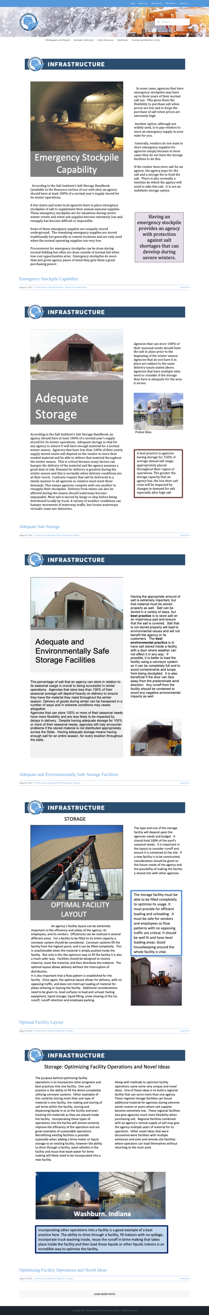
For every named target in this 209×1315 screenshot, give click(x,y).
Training (50, 287)
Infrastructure (41, 287)
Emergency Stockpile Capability (48, 278)
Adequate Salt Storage (39, 526)
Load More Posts (104, 1294)
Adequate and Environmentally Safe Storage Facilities (68, 774)
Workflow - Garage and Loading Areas (71, 287)
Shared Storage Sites (56, 1030)
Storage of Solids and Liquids (59, 535)
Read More (185, 287)
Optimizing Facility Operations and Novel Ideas (63, 1270)
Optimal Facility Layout (41, 1022)
